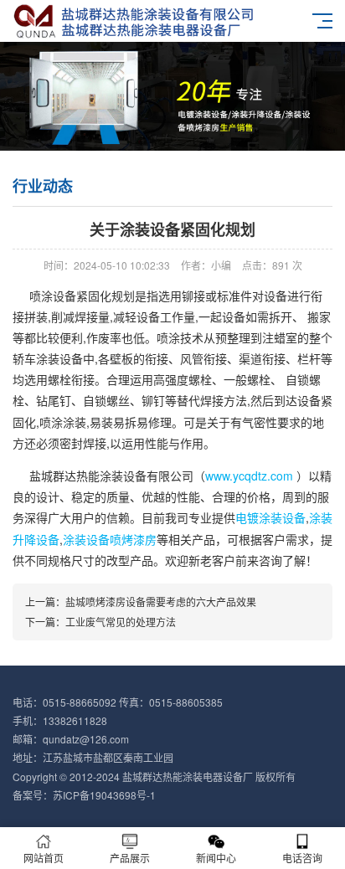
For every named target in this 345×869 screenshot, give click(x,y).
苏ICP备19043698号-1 (104, 795)
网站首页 (43, 858)
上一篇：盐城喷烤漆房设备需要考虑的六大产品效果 (140, 601)
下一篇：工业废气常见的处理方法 (100, 621)
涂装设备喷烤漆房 (110, 539)
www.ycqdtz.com (249, 475)
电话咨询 (302, 858)
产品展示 (130, 858)
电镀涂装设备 (270, 517)
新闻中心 (216, 858)
